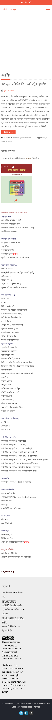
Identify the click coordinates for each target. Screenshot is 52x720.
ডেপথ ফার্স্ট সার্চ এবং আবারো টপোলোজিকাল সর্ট (17, 373)
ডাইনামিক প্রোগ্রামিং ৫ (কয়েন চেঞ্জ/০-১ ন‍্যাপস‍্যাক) (19, 455)
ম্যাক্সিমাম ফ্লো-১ (7, 395)
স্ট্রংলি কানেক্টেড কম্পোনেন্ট (10, 392)
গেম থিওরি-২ (5, 425)
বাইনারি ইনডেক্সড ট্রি (8, 336)
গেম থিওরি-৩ (5, 429)
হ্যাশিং (10, 141)
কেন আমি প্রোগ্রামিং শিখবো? (11, 220)
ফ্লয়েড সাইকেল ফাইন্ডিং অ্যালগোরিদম (14, 287)
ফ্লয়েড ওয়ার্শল (6, 380)
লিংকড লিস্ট (5, 298)
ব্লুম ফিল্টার (5, 246)
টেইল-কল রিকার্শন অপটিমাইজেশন (12, 541)
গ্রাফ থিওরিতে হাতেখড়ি (9, 347)
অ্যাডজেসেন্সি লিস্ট (7, 354)
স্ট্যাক (3, 302)
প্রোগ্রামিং (16, 137)
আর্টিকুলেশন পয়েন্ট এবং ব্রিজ (10, 388)
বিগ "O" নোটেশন (7, 268)
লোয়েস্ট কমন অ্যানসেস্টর (10, 332)
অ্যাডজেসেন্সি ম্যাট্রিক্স (9, 351)
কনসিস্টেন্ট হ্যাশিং (7, 253)
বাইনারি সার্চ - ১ (6, 279)
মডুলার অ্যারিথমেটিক (8, 493)
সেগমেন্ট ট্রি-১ (6, 321)
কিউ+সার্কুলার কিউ (7, 306)
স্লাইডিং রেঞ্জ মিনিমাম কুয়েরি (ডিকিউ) (14, 309)
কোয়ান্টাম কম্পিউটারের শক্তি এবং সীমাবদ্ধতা (16, 556)
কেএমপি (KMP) (7, 523)
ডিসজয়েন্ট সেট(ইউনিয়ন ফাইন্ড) (11, 313)
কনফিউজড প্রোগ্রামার (9, 231)
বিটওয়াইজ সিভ (6, 500)
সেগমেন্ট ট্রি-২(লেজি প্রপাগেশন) (12, 324)
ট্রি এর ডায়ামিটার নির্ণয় (17, 407)
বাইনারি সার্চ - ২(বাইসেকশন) (11, 283)
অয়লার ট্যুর (5, 407)
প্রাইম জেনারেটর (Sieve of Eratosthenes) (18, 496)
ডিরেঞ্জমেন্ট (4, 504)
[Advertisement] (26, 40)
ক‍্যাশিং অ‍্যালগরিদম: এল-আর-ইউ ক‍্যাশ (15, 257)
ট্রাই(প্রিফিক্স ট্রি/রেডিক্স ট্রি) (11, 317)
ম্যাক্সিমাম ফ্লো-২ (7, 399)
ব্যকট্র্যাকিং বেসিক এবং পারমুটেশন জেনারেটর (16, 482)
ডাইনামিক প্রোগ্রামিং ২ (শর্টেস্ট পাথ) (13, 444)
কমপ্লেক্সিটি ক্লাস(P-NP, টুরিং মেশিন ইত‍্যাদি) (17, 272)
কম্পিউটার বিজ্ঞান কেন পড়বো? (11, 223)
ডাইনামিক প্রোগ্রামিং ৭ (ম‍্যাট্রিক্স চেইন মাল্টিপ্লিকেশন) (20, 463)
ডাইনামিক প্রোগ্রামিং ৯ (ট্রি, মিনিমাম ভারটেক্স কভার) (19, 470)
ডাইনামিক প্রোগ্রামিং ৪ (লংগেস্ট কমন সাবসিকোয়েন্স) (19, 452)
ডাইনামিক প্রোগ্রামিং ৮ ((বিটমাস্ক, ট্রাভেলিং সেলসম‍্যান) (20, 467)
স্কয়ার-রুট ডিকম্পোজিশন (10, 339)
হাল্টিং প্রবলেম (6, 276)
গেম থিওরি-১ (5, 422)
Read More (8, 132)
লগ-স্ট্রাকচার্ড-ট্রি (7, 250)
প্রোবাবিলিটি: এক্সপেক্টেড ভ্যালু (11, 508)
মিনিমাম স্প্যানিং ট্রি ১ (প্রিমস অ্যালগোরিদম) (16, 362)
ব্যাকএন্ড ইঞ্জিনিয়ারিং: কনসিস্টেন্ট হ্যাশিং (23, 84)
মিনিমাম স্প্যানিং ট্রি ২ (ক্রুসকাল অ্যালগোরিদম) (17, 366)
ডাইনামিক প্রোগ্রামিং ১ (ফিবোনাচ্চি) (13, 440)
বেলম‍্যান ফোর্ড (6, 384)
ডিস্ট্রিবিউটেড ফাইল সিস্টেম (10, 242)
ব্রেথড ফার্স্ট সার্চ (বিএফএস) (10, 358)
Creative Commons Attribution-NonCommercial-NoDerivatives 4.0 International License (12, 652)
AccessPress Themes (30, 706)
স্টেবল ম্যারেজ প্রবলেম (9, 403)
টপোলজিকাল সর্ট (6, 369)
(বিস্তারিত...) (36, 158)
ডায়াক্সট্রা (4, 377)
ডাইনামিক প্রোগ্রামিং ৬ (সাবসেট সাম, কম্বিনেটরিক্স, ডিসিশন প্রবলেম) (25, 459)
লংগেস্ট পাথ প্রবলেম (8, 410)
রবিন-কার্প (4, 519)
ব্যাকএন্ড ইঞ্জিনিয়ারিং (25, 137)
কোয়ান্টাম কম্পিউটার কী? (9, 553)
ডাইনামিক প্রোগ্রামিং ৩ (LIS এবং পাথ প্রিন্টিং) (17, 448)
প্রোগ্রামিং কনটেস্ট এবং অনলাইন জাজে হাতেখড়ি (17, 227)
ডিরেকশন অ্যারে (6, 534)
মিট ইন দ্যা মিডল (7, 538)
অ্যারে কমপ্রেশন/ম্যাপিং (9, 328)
